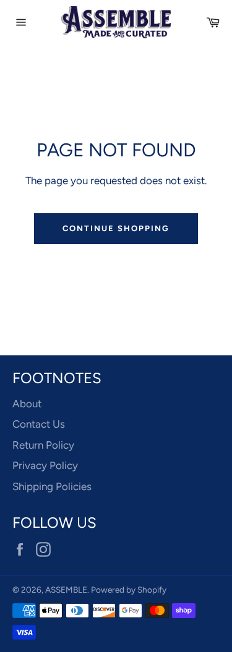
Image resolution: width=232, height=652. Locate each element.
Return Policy (43, 445)
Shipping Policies (52, 486)
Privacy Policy (45, 465)
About (26, 403)
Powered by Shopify (128, 590)
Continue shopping (115, 228)
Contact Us (38, 424)
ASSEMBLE (66, 590)
